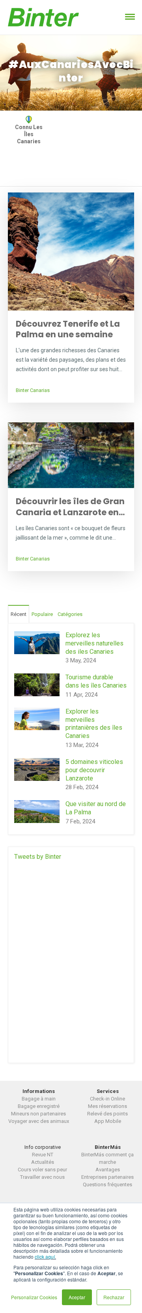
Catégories (70, 614)
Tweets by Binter (37, 856)
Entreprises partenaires (107, 1177)
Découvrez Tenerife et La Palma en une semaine (68, 329)
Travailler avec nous (42, 1177)
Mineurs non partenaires (38, 1114)
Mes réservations (107, 1106)
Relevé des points (107, 1114)
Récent (18, 614)
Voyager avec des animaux (38, 1121)
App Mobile (107, 1121)
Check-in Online (107, 1099)
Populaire (42, 614)
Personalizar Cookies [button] (34, 1297)
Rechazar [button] (113, 1297)
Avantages (107, 1169)
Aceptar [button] (77, 1297)
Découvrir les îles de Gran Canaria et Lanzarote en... (70, 507)
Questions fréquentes (107, 1184)
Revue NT (42, 1155)
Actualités (42, 1162)
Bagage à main (39, 1099)
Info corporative (42, 1147)
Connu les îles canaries (29, 134)
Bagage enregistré (39, 1106)
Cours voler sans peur (42, 1169)
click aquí (45, 1256)
